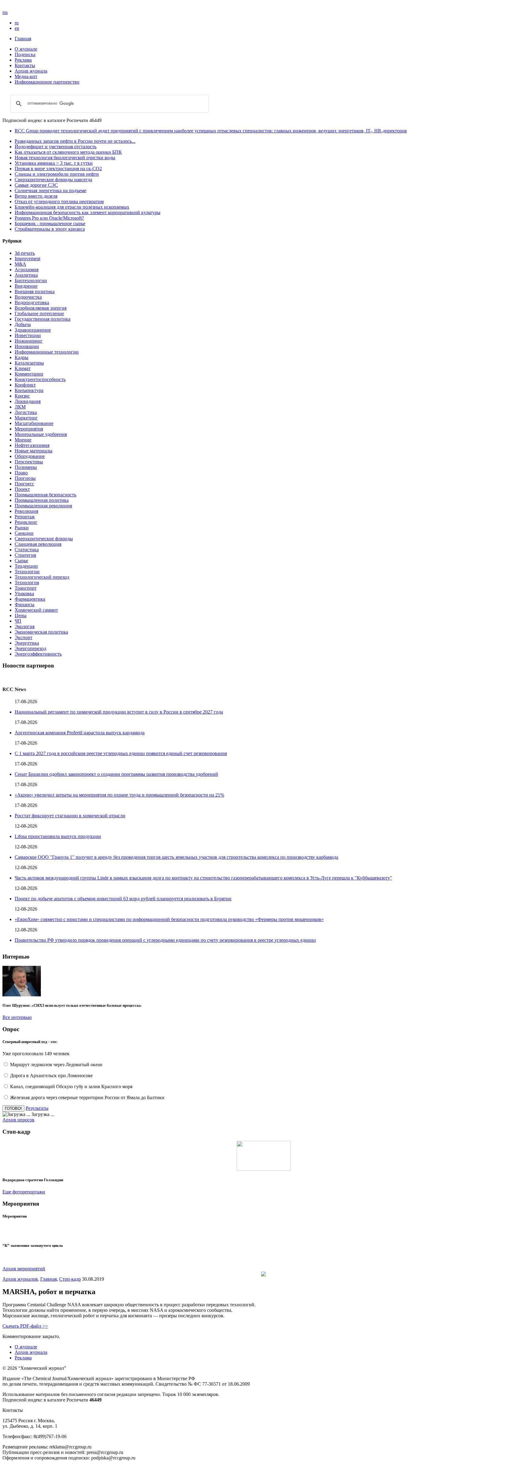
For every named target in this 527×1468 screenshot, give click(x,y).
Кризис (22, 395)
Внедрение (26, 286)
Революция (26, 511)
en (17, 28)
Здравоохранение (33, 330)
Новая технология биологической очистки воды (65, 157)
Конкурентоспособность (40, 379)
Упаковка (24, 593)
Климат (22, 368)
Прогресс (24, 483)
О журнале (26, 49)
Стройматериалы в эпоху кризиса (50, 229)
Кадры (21, 357)
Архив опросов (18, 1119)
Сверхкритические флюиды (44, 538)
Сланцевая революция (38, 544)
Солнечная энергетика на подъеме (50, 190)
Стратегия (25, 555)
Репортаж (25, 516)
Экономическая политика (41, 632)
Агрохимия (26, 269)
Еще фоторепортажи (23, 1191)
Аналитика (26, 275)
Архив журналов (20, 1279)
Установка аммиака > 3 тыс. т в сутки (54, 163)
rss (5, 12)
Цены (21, 615)
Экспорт (23, 637)
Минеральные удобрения (41, 434)
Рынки (22, 527)
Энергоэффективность (38, 654)
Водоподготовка (32, 302)
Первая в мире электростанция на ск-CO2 (58, 168)
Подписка (25, 54)
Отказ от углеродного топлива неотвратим (59, 201)
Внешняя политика (35, 291)
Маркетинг (26, 417)
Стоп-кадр (70, 1279)
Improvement (27, 258)
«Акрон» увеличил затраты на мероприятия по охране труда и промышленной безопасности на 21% (119, 794)
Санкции (24, 533)
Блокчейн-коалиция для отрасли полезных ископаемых (72, 207)
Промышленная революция (43, 505)
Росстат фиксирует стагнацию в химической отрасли (70, 815)
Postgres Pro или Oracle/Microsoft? (49, 218)
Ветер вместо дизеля (36, 196)
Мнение (23, 439)
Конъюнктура (29, 390)
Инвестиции (28, 335)
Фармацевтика (30, 599)
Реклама (23, 60)
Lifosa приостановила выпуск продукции (58, 836)
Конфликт (25, 384)
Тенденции (26, 566)
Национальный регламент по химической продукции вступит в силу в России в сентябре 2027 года (119, 711)
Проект (22, 489)
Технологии (27, 571)
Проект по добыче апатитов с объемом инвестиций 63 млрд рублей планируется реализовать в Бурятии (123, 898)
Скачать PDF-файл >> (25, 1326)
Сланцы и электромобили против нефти (57, 174)
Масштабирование (34, 423)
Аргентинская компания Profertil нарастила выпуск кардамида (80, 732)
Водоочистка (28, 297)
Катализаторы (29, 362)
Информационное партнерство (47, 82)
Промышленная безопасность (45, 494)
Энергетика (27, 643)
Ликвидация (28, 401)
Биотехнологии (31, 280)
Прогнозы (25, 478)
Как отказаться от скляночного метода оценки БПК (68, 152)
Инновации (27, 346)
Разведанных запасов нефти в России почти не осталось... (75, 141)
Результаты (37, 1108)
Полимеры (26, 467)
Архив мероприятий (23, 1268)
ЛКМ (20, 406)
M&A (20, 264)
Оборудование (30, 456)
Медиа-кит (26, 76)
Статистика (27, 549)
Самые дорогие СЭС (36, 185)
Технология (27, 582)
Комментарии (29, 373)
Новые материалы (33, 450)
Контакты (25, 65)
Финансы (24, 604)
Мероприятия (29, 428)
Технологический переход (42, 577)
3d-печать (25, 253)
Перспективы (29, 461)
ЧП (18, 621)
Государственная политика (42, 319)
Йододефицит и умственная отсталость (55, 146)
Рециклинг (26, 522)
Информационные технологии (47, 351)
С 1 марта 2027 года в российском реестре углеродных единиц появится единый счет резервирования (121, 753)
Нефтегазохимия (32, 445)
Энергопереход (30, 648)
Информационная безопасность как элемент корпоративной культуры (87, 212)
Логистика (26, 412)
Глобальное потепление (39, 313)
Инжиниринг (29, 341)
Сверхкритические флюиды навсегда (53, 179)
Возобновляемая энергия (40, 308)
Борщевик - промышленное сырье (50, 223)
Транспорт (26, 588)
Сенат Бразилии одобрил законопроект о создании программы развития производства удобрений (116, 774)
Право (21, 472)
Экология (24, 626)
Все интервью (17, 1017)
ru (17, 22)
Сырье (21, 560)
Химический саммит (36, 610)
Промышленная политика (42, 500)
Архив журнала (31, 71)
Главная (23, 38)
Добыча (23, 324)
